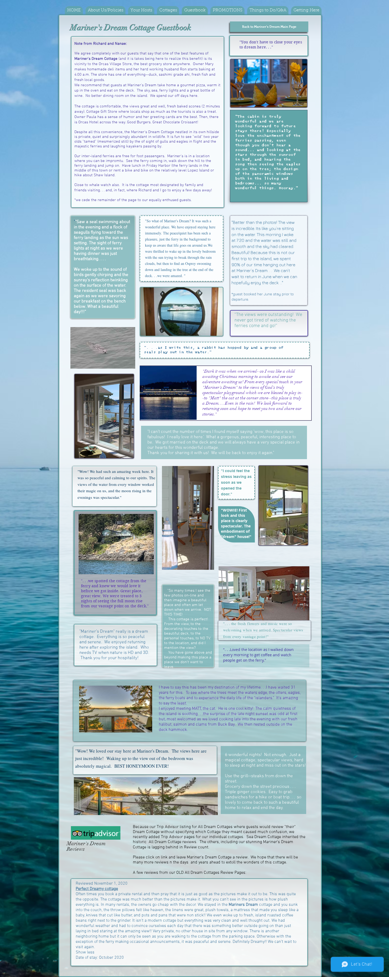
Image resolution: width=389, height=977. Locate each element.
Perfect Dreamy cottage (97, 889)
